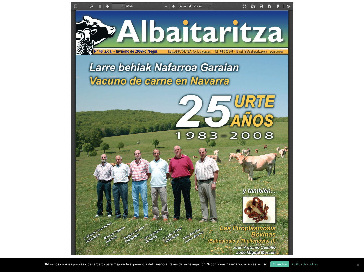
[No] (357, 264)
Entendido (280, 264)
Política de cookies (305, 264)
